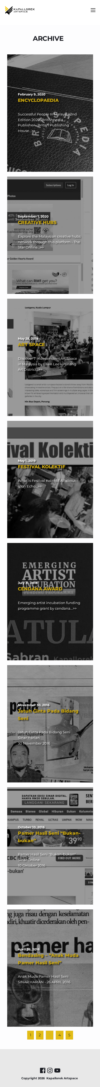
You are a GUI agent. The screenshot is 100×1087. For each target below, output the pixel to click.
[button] (93, 10)
